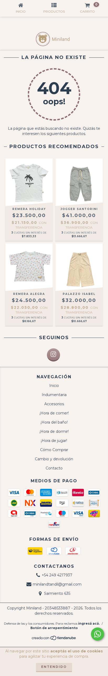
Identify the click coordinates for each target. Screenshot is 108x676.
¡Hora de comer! (54, 413)
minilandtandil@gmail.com (57, 584)
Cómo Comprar (54, 449)
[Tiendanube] (54, 639)
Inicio (54, 385)
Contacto (54, 468)
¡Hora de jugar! (54, 440)
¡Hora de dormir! (54, 431)
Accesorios (54, 404)
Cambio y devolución (54, 459)
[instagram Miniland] (53, 354)
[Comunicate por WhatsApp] (97, 634)
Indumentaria (54, 394)
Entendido (54, 667)
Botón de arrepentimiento (54, 628)
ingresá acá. (89, 623)
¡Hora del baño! (54, 422)
